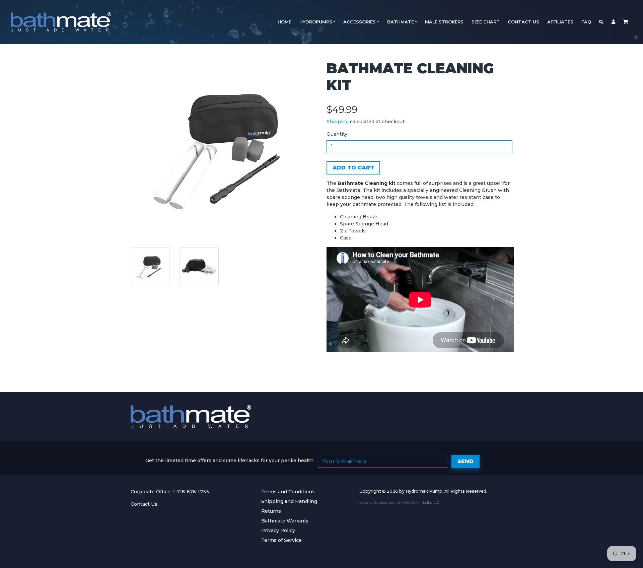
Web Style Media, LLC (421, 502)
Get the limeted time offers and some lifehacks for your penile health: (229, 460)
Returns (271, 511)
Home (284, 21)
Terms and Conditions (288, 492)
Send (465, 461)
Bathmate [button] (400, 21)
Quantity (337, 134)
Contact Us (523, 21)
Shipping (338, 122)
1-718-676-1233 (191, 492)
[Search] (601, 22)
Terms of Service (281, 540)
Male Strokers (444, 21)
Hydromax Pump (424, 491)
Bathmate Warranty (284, 521)
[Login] (613, 22)
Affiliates (560, 21)
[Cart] (625, 22)
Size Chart (486, 21)
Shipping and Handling (289, 501)
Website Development (378, 502)
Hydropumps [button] (315, 21)
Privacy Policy (278, 530)
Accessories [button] (359, 21)
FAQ (586, 21)
